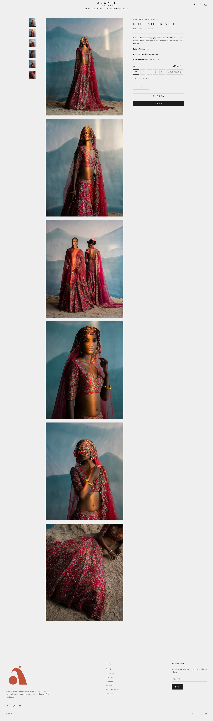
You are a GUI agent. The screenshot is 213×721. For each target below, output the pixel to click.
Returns (109, 685)
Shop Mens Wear (93, 9)
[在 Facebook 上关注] (7, 705)
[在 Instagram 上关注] (13, 705)
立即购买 (158, 104)
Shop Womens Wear (117, 9)
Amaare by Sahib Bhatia (146, 19)
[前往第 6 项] (32, 75)
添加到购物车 (158, 96)
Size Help (109, 677)
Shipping (109, 681)
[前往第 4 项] (32, 54)
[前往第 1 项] (32, 22)
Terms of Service (112, 689)
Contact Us (110, 673)
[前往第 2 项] (32, 33)
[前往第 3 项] (32, 43)
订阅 (177, 687)
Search (108, 669)
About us (109, 693)
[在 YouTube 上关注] (20, 705)
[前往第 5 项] (32, 64)
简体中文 (9, 714)
